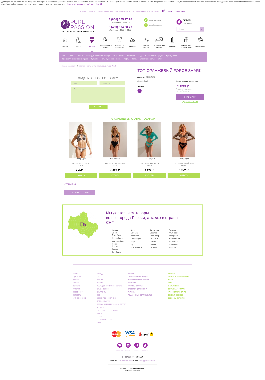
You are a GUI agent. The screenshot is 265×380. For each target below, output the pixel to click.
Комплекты (131, 56)
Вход (170, 11)
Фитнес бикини (79, 298)
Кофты (126, 59)
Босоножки (78, 292)
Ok (101, 4)
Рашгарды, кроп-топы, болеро (98, 56)
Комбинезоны (118, 56)
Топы (64, 56)
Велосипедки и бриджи (154, 56)
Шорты (71, 56)
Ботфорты (77, 295)
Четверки (76, 286)
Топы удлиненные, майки (111, 59)
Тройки (76, 283)
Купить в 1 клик (191, 102)
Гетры (134, 59)
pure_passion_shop (125, 361)
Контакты (155, 11)
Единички (77, 277)
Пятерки (76, 289)
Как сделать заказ (123, 11)
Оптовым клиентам (140, 11)
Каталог (83, 11)
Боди (140, 56)
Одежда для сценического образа (75, 59)
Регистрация (180, 11)
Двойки (76, 280)
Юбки (160, 59)
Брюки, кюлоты (172, 56)
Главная (64, 66)
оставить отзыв (79, 192)
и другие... (173, 247)
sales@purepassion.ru (147, 361)
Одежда (82, 66)
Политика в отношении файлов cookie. (83, 4)
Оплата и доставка (105, 11)
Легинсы (80, 56)
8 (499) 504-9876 (128, 357)
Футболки (94, 59)
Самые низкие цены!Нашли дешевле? (184, 90)
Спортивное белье (147, 59)
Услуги (92, 11)
